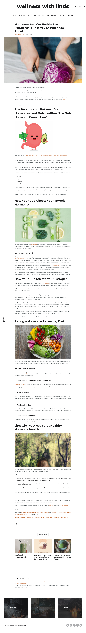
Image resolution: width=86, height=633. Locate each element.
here (64, 99)
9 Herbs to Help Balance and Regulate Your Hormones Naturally (35, 512)
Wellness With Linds (43, 6)
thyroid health (34, 244)
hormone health (39, 517)
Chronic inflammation (19, 384)
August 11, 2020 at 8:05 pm (21, 583)
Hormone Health (19, 34)
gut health (30, 517)
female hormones (20, 517)
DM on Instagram (64, 505)
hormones (49, 517)
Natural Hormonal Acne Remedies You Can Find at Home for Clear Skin (30, 581)
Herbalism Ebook (52, 15)
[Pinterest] (74, 625)
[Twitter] (71, 625)
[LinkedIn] (80, 7)
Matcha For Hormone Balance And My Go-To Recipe (62, 557)
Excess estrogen (45, 283)
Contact (62, 15)
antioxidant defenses (29, 373)
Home (14, 15)
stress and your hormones (61, 517)
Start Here (22, 15)
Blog (29, 15)
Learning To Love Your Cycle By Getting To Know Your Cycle (42, 557)
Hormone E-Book (39, 15)
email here (51, 505)
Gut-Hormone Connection (62, 103)
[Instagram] (77, 7)
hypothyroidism (56, 265)
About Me (70, 15)
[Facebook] (75, 7)
